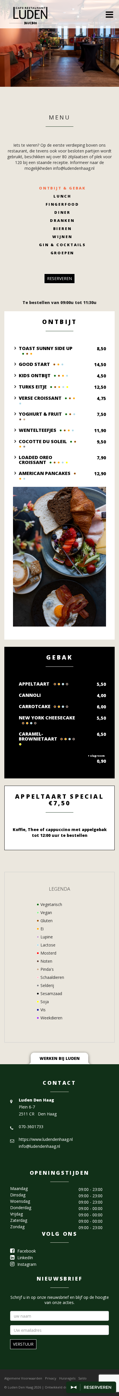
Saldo (82, 1378)
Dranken (62, 220)
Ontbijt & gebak (62, 188)
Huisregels (67, 1378)
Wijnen (62, 236)
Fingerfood (62, 204)
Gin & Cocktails (62, 244)
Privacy (50, 1378)
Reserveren (59, 278)
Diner (62, 212)
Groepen (63, 252)
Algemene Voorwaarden (23, 1378)
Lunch (62, 196)
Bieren (62, 228)
